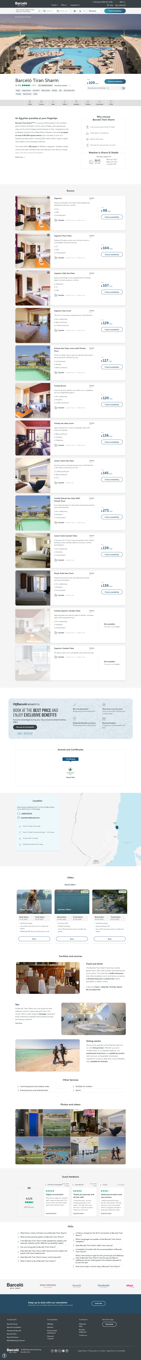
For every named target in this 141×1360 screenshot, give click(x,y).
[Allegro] (130, 1286)
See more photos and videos (72, 67)
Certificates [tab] (70, 759)
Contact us (83, 1335)
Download (109, 1324)
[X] (59, 1350)
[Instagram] (55, 1350)
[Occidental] (103, 1286)
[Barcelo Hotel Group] (13, 1351)
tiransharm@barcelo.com (30, 818)
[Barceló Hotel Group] (21, 4)
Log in (20, 733)
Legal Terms (111, 1351)
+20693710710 (26, 814)
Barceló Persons (13, 1337)
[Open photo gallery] (48, 197)
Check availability (115, 11)
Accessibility (120, 1351)
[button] (117, 2)
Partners (50, 1327)
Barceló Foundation (14, 1327)
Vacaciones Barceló (14, 1331)
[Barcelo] (77, 1286)
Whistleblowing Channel (16, 1340)
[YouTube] (63, 1350)
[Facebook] (52, 1350)
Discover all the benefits (25, 727)
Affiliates (50, 1324)
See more (18, 1023)
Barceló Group (12, 1324)
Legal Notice (82, 1351)
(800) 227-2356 (107, 2)
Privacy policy (93, 1351)
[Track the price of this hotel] (122, 88)
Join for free (28, 733)
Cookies (102, 1351)
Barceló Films (11, 1334)
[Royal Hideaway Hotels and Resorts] (48, 1286)
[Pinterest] (67, 1350)
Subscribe (98, 1303)
